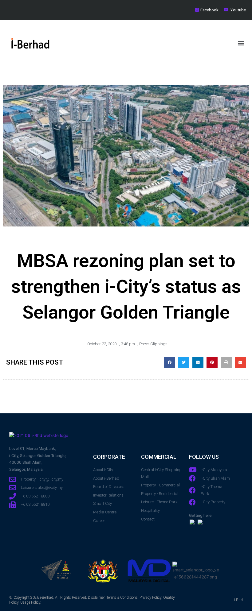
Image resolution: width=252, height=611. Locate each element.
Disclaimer (96, 597)
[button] (241, 43)
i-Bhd (238, 600)
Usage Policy (30, 602)
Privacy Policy (150, 597)
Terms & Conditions (122, 597)
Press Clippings (153, 344)
